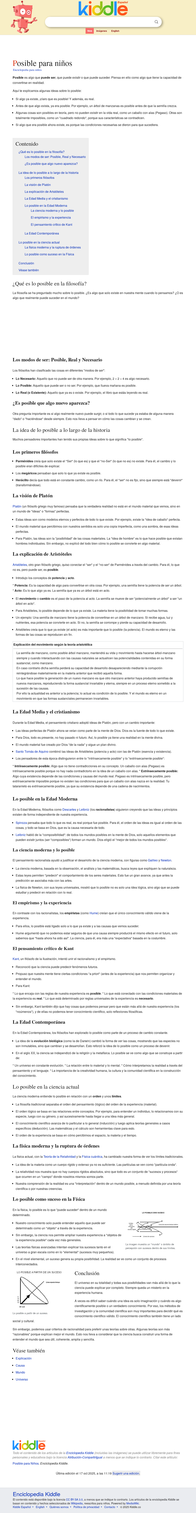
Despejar (148, 22)
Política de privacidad (86, 1507)
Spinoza (21, 822)
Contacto (109, 1507)
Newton (166, 860)
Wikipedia (77, 1503)
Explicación (24, 1358)
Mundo (20, 1372)
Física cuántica (92, 1156)
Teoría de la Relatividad (59, 1156)
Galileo (153, 860)
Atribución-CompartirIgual (85, 1457)
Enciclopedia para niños (27, 70)
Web (89, 31)
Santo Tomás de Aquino (32, 751)
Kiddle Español (22, 1507)
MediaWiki (132, 1503)
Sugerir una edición (126, 1473)
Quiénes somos (59, 1507)
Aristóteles (20, 564)
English (115, 31)
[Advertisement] (98, 45)
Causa (20, 1365)
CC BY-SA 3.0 (74, 1499)
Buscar (156, 22)
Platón (17, 506)
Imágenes (101, 31)
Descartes (69, 809)
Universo (22, 1379)
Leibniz (84, 809)
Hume (94, 913)
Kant (16, 959)
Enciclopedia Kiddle (80, 1453)
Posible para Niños (26, 1463)
